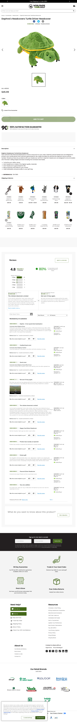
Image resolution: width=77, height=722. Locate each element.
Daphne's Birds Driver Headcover (32, 199)
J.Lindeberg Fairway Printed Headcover (9, 225)
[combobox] (38, 11)
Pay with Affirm (52, 628)
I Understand (40, 717)
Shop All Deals (52, 635)
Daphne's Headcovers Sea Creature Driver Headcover (9, 199)
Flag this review (41, 338)
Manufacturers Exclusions (55, 613)
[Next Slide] (70, 1)
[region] (24, 711)
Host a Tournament (53, 620)
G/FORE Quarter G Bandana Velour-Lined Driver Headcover (68, 225)
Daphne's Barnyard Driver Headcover (44, 199)
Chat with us (17, 609)
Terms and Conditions (46, 547)
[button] (5, 103)
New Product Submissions (55, 625)
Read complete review (13, 308)
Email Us (16, 613)
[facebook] (34, 21)
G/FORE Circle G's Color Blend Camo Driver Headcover (56, 225)
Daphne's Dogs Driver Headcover (56, 199)
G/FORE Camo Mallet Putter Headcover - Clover (20, 225)
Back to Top (25, 499)
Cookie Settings (28, 717)
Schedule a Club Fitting (54, 608)
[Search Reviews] (31, 314)
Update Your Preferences (55, 623)
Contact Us (17, 656)
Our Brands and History (20, 649)
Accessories (8, 15)
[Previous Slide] (7, 1)
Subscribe (57, 541)
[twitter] (38, 21)
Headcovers (15, 15)
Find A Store (18, 651)
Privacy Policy (54, 547)
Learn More (38, 671)
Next (51, 499)
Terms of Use (7, 712)
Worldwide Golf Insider (54, 618)
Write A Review (62, 260)
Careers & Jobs (18, 654)
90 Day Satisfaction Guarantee (56, 610)
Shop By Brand (52, 638)
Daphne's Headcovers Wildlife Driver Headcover (20, 199)
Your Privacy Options (53, 630)
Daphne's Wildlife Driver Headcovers (68, 199)
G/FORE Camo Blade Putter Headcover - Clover (32, 225)
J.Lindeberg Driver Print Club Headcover (44, 225)
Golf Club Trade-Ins (53, 615)
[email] (43, 21)
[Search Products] (74, 11)
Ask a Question (63, 515)
